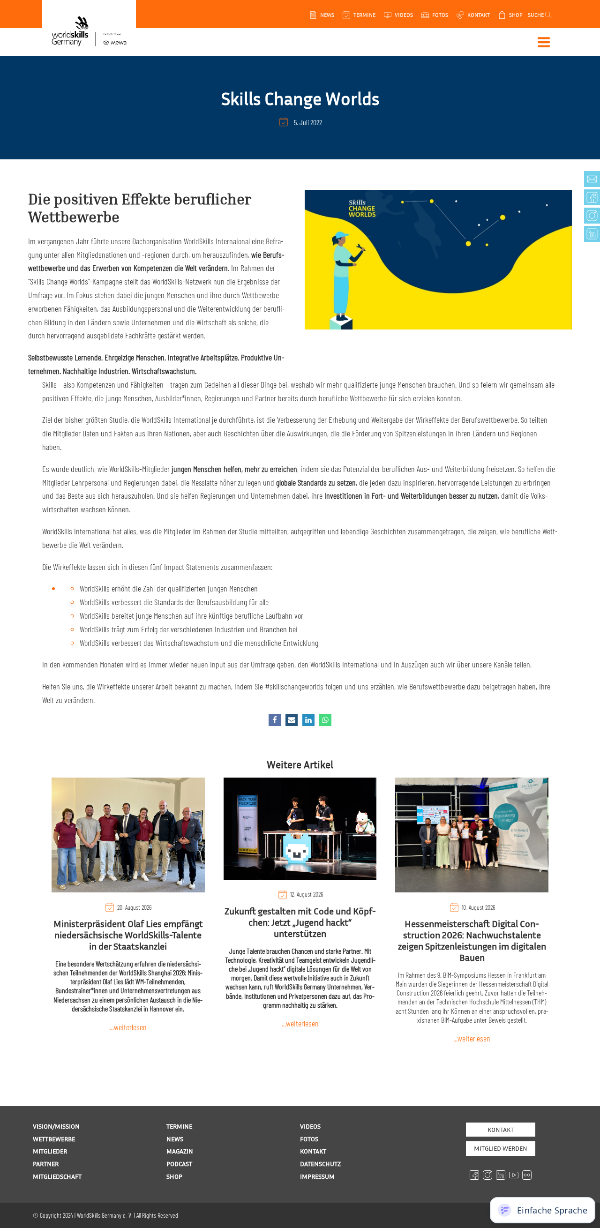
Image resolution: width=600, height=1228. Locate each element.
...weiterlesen (128, 1027)
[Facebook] (275, 720)
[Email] (291, 720)
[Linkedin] (308, 720)
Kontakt (501, 1129)
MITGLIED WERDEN (500, 1148)
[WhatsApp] (325, 720)
